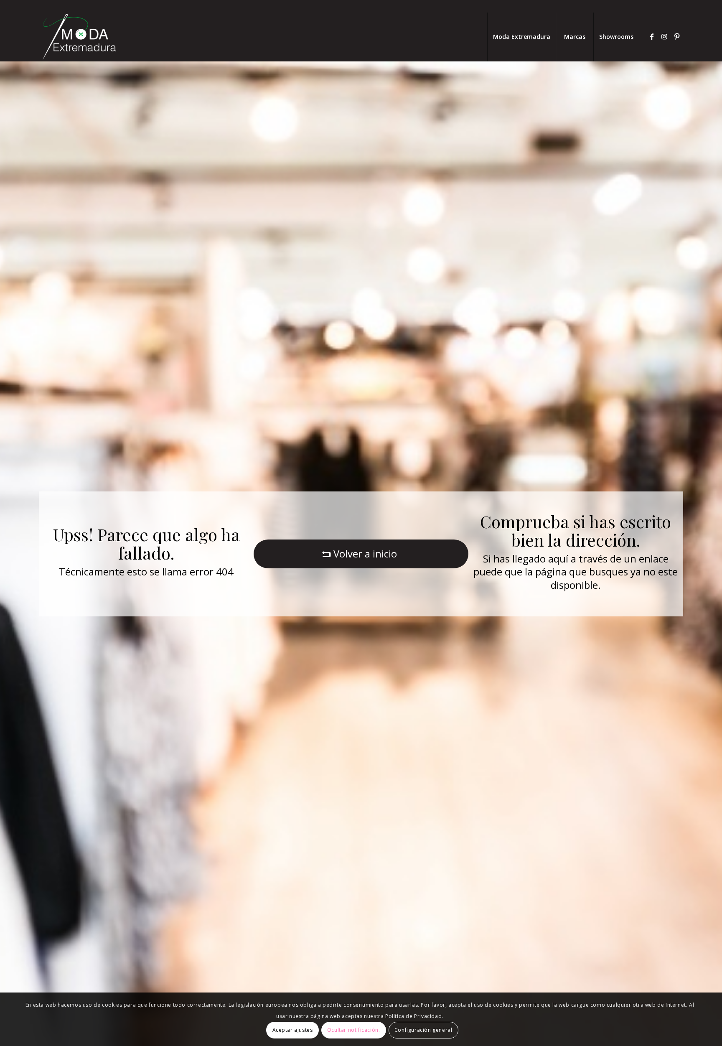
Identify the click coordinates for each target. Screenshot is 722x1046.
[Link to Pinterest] (677, 36)
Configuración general (423, 1029)
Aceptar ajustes (292, 1029)
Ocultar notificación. (353, 1029)
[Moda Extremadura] (79, 36)
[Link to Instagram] (664, 36)
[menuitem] (521, 36)
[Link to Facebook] (652, 36)
